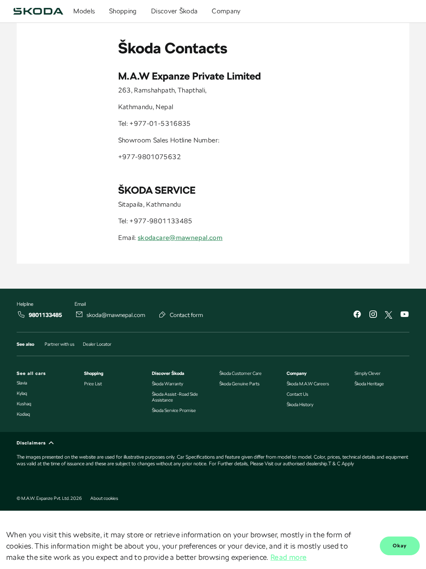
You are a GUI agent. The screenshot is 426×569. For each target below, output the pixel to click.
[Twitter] (388, 315)
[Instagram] (373, 315)
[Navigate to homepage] (38, 11)
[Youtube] (404, 315)
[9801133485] (22, 314)
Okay (400, 546)
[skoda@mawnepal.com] (79, 314)
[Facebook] (357, 315)
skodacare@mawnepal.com (180, 238)
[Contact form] (163, 314)
